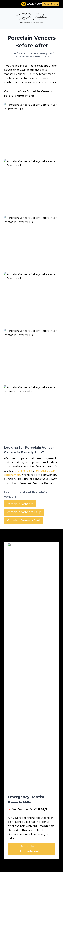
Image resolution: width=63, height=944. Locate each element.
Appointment (51, 4)
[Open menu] (7, 3)
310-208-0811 (23, 470)
